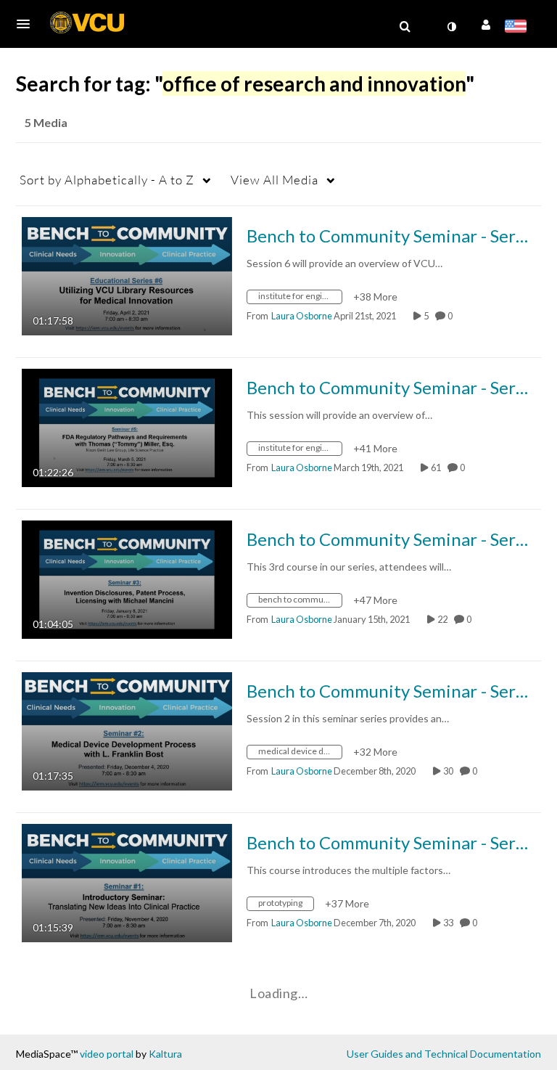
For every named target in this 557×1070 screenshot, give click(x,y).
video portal (106, 1053)
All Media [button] (274, 179)
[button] (27, 24)
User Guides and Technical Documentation (444, 1053)
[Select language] (518, 27)
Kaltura (165, 1053)
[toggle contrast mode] (451, 27)
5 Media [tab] (46, 122)
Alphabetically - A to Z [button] (107, 179)
